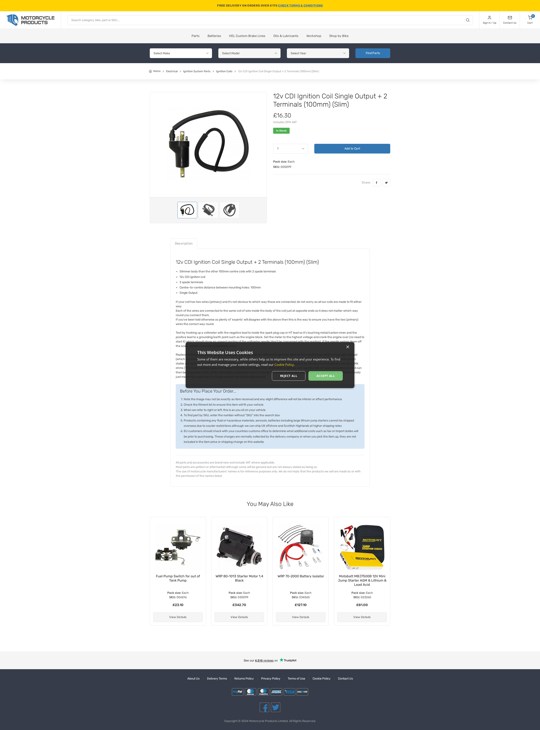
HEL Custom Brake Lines (247, 36)
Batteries (214, 36)
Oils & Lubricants (285, 36)
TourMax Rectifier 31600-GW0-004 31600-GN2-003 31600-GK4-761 (362, 580)
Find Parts (373, 53)
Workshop (313, 36)
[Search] (467, 21)
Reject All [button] (288, 376)
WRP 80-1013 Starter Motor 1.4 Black (178, 578)
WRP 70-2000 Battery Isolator (239, 576)
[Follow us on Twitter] (275, 707)
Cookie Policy (322, 678)
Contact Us (345, 678)
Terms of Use (296, 678)
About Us (193, 678)
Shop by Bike (338, 36)
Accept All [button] (325, 376)
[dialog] (270, 365)
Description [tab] (184, 243)
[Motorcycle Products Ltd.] (30, 20)
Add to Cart (352, 148)
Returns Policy (244, 678)
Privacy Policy (270, 678)
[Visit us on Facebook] (264, 707)
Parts (196, 36)
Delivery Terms (217, 678)
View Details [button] (177, 617)
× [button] (347, 346)
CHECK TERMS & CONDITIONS (300, 5)
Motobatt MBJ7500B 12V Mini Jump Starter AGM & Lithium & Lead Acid (301, 580)
